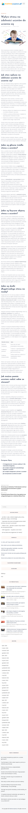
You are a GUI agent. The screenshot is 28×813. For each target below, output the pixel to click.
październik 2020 (6, 722)
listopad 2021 (5, 690)
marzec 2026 (5, 648)
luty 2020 (4, 742)
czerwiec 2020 (5, 732)
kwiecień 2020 (5, 737)
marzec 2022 (5, 680)
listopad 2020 (5, 720)
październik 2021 (6, 692)
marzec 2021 (5, 710)
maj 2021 (4, 705)
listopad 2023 (5, 665)
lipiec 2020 (4, 730)
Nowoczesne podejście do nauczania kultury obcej (13, 558)
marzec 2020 (5, 740)
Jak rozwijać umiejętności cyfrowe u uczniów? (14, 471)
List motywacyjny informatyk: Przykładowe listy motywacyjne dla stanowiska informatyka (16, 588)
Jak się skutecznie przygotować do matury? (12, 532)
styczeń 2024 (5, 660)
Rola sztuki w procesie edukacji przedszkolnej (11, 545)
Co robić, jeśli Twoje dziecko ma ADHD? (10, 542)
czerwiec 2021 (5, 702)
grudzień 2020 (5, 717)
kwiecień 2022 (5, 678)
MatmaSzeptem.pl (14, 808)
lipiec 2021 (4, 700)
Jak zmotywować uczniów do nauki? (12, 473)
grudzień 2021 (5, 687)
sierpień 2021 (5, 697)
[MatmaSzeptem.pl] (11, 3)
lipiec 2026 (4, 645)
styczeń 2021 (5, 715)
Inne (2, 576)
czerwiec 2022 (5, 673)
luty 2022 (4, 683)
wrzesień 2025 (5, 650)
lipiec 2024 (4, 655)
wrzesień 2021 (5, 695)
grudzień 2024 (5, 653)
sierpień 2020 (5, 727)
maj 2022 (4, 675)
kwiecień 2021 (5, 707)
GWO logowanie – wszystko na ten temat (11, 529)
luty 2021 (4, 712)
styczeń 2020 (5, 745)
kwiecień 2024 (5, 658)
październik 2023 (6, 668)
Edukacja (3, 13)
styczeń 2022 (5, 685)
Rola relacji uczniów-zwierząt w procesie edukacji (12, 781)
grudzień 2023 (5, 663)
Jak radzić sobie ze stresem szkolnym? (15, 596)
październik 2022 (6, 670)
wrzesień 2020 (5, 725)
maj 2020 (4, 735)
